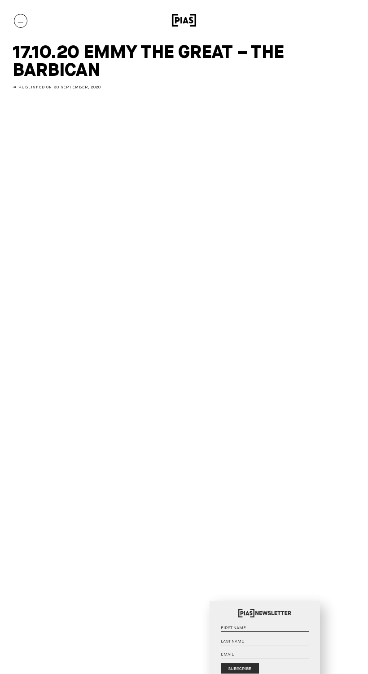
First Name (314, 619)
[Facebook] (347, 20)
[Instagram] (303, 20)
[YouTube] (318, 20)
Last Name (314, 632)
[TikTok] (332, 20)
